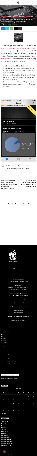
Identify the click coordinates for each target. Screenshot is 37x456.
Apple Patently (4, 340)
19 (3, 407)
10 (28, 399)
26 (3, 410)
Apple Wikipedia (4, 342)
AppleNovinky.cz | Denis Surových (10, 24)
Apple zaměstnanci (4, 348)
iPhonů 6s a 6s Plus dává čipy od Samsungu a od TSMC (18, 48)
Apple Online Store (4, 352)
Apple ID (2, 336)
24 (28, 407)
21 (13, 407)
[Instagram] (11, 324)
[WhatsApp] (11, 28)
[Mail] (19, 324)
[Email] (16, 28)
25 (33, 407)
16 (23, 403)
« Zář (2, 413)
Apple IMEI (3, 338)
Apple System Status (5, 356)
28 (13, 410)
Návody (9, 16)
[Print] (20, 28)
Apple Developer (4, 344)
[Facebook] (3, 28)
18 (33, 403)
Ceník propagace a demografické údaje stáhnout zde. (18, 316)
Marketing (22, 16)
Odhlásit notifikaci (4, 367)
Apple (2, 334)
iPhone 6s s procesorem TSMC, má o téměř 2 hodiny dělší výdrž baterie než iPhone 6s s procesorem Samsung (9, 184)
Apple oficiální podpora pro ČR (7, 358)
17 (28, 403)
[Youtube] (30, 324)
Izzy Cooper (21, 279)
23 (23, 407)
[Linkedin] (15, 324)
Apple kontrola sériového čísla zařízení (8, 361)
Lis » (5, 413)
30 (23, 410)
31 (28, 410)
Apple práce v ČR (4, 346)
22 (18, 407)
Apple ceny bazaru (4, 350)
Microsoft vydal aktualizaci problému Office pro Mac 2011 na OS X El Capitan (28, 183)
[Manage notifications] (4, 451)
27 (8, 410)
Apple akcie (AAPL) (5, 354)
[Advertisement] (18, 224)
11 (33, 399)
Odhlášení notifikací (5, 378)
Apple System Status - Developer (7, 359)
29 (18, 410)
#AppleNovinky (20, 272)
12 (3, 403)
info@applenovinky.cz (20, 270)
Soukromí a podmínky (13, 378)
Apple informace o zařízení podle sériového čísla (10, 363)
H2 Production (21, 277)
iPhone (3, 16)
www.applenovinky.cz (19, 268)
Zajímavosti (29, 16)
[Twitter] (7, 28)
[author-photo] (18, 197)
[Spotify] (22, 324)
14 (13, 403)
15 (18, 403)
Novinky (15, 16)
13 (8, 403)
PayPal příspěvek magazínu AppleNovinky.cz (18, 306)
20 (8, 407)
